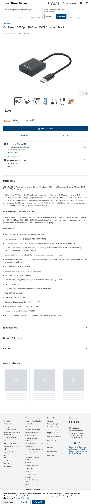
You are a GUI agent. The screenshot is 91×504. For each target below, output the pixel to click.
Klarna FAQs (29, 477)
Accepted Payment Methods (31, 439)
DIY (5, 458)
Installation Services (32, 432)
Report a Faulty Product (33, 421)
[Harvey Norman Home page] (19, 3)
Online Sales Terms (31, 452)
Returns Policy (30, 446)
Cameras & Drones (10, 430)
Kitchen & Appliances (11, 437)
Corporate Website (53, 436)
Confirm (61, 16)
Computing (7, 421)
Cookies (28, 462)
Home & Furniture (10, 443)
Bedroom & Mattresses (11, 446)
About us (50, 421)
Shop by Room (8, 466)
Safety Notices (30, 471)
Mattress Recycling (32, 465)
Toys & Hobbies (9, 452)
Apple (6, 460)
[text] (7, 110)
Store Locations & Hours (33, 427)
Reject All (24, 502)
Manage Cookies (8, 502)
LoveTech (7, 463)
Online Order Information (34, 449)
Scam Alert (29, 468)
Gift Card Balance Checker (34, 443)
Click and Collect (31, 435)
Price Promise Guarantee (56, 427)
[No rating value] (8, 33)
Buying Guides (52, 451)
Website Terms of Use (32, 455)
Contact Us (29, 424)
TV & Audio (8, 424)
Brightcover (51, 455)
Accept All (38, 502)
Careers (50, 444)
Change (49, 16)
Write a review (24, 33)
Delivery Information (32, 430)
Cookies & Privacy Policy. (78, 452)
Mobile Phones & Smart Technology (12, 433)
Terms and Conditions (33, 490)
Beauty (6, 440)
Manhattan (6, 24)
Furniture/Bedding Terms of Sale (34, 481)
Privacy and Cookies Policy (32, 459)
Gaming (6, 427)
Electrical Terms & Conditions (31, 486)
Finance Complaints (54, 424)
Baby (5, 449)
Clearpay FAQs (30, 474)
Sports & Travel (9, 455)
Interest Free (51, 440)
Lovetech (50, 448)
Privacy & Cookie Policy (22, 498)
